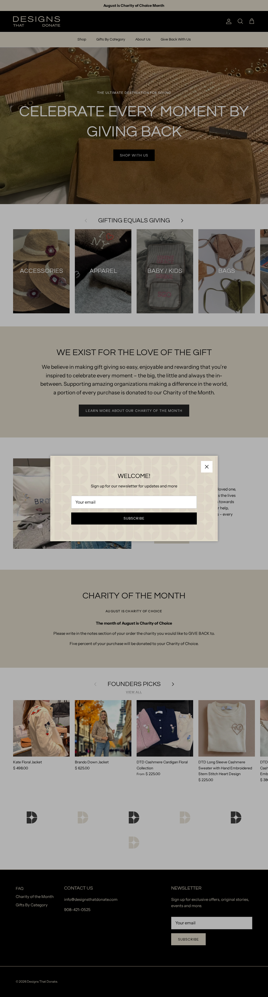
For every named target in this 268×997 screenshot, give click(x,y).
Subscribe (134, 518)
